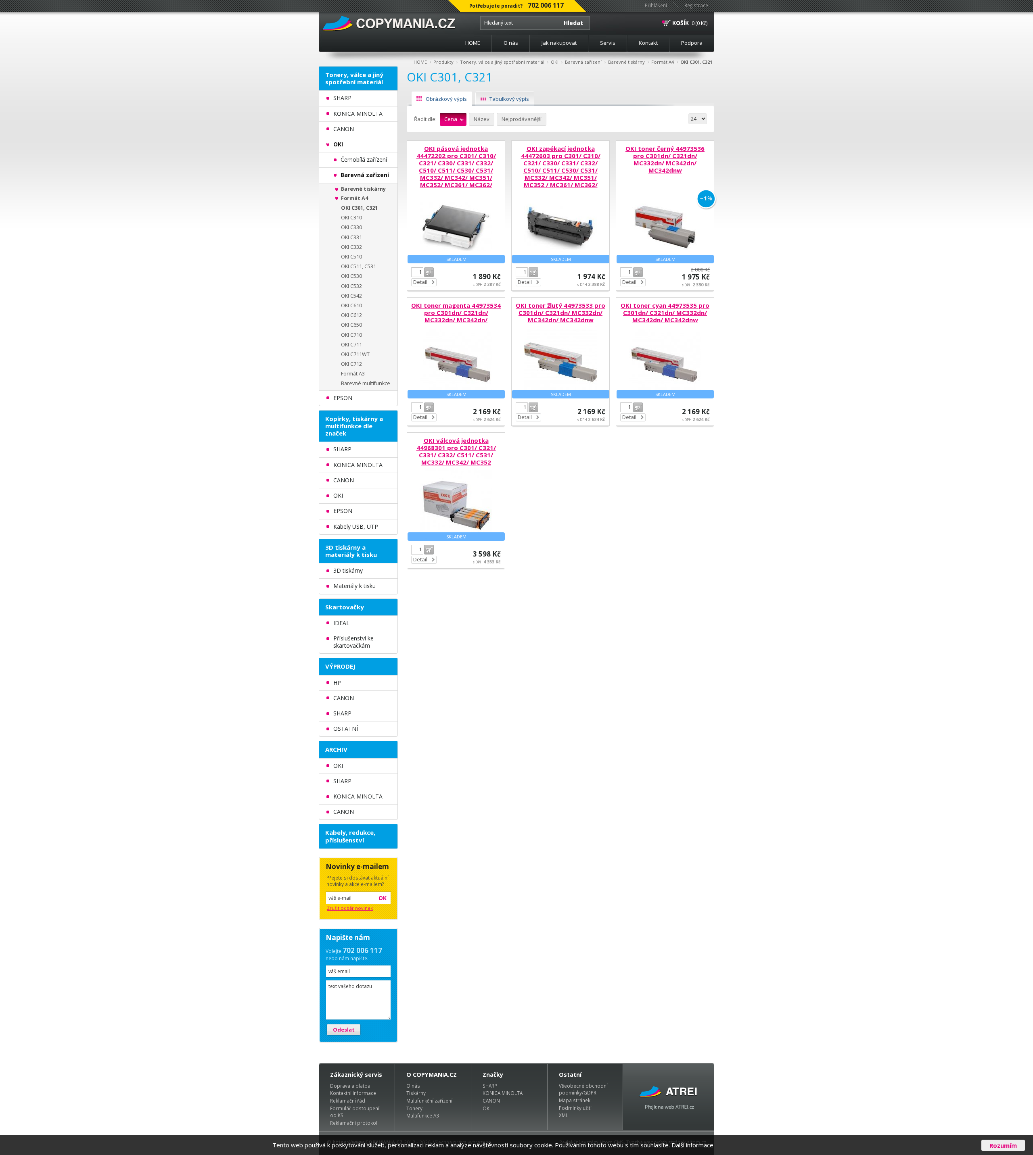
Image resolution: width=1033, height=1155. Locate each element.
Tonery (414, 1108)
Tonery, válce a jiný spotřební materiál (502, 62)
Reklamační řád (347, 1100)
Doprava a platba (350, 1085)
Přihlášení (656, 5)
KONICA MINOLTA (503, 1093)
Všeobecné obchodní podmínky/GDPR (583, 1089)
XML (563, 1115)
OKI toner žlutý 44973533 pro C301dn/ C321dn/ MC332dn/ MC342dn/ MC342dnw (560, 312)
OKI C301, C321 (696, 62)
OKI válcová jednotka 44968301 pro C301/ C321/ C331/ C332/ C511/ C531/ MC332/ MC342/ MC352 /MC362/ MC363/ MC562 (456, 454)
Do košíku (429, 272)
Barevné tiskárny (626, 62)
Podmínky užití (575, 1108)
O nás (511, 42)
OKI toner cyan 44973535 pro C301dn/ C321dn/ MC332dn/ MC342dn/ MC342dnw (665, 312)
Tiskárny (416, 1093)
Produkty (443, 62)
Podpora (692, 42)
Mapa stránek (574, 1100)
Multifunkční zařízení (429, 1100)
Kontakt (648, 42)
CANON (491, 1100)
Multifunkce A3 (422, 1115)
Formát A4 (662, 62)
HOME (472, 42)
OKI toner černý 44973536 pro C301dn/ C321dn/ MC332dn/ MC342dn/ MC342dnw (665, 159)
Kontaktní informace (353, 1093)
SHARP (490, 1085)
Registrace (696, 5)
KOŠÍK (680, 23)
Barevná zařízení (583, 62)
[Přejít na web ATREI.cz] (668, 1097)
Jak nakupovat (559, 42)
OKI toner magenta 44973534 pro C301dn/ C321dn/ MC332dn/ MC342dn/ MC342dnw (456, 316)
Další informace (692, 1145)
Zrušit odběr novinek (350, 908)
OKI (554, 62)
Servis (607, 42)
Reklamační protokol (353, 1123)
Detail (420, 282)
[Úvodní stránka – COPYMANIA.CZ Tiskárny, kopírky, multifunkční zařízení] (389, 24)
